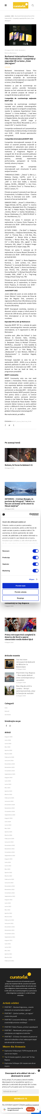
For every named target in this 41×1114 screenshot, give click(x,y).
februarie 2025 (9, 798)
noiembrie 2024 (10, 808)
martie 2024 (8, 835)
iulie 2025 (8, 781)
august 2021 (8, 940)
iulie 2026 (8, 740)
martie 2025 (8, 794)
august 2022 (8, 899)
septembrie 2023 (10, 855)
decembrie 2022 (10, 886)
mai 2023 (7, 869)
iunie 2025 (8, 784)
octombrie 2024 (10, 811)
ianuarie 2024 (9, 842)
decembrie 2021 (10, 927)
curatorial (7, 16)
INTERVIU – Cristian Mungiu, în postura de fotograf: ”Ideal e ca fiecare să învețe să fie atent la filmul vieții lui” (19, 502)
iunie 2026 (8, 743)
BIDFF (14, 421)
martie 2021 (8, 957)
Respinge (20, 598)
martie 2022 (8, 916)
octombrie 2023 (10, 852)
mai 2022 (7, 910)
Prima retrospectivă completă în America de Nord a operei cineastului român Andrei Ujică (20, 637)
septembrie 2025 (10, 774)
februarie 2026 (9, 757)
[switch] (36, 557)
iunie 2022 (8, 906)
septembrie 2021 (10, 937)
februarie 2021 (9, 961)
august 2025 (8, 777)
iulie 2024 (8, 821)
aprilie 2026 (8, 750)
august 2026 (8, 737)
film (29, 421)
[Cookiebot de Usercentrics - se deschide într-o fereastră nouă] (29, 514)
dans (19, 421)
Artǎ (12, 16)
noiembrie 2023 (10, 849)
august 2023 (8, 859)
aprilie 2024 (8, 832)
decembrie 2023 (10, 845)
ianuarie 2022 (9, 923)
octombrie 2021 (10, 933)
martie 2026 (8, 754)
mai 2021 (7, 950)
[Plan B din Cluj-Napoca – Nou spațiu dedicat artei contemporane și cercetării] (9, 677)
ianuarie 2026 (9, 760)
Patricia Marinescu (11, 53)
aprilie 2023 (8, 872)
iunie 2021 (8, 947)
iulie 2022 (8, 903)
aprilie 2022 (8, 913)
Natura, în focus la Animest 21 (19, 465)
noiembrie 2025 (10, 767)
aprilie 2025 (8, 791)
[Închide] (37, 1109)
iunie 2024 (8, 825)
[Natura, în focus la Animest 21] (20, 455)
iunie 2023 (8, 865)
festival (25, 421)
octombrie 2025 (10, 770)
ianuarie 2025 (9, 801)
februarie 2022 (9, 920)
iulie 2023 (8, 862)
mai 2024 (7, 828)
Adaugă (29, 1109)
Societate (22, 50)
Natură (7, 711)
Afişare (31, 579)
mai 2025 (7, 787)
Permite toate (20, 586)
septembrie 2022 (10, 896)
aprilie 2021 (8, 954)
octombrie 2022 (10, 893)
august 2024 (8, 818)
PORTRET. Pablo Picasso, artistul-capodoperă (21, 1027)
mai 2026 (7, 747)
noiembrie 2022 (10, 889)
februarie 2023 (9, 879)
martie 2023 (8, 876)
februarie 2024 (9, 838)
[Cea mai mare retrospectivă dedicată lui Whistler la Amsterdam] (9, 664)
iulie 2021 (8, 944)
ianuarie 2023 (9, 882)
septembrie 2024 (10, 815)
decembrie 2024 (10, 804)
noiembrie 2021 (10, 930)
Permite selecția (20, 592)
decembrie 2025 (10, 764)
